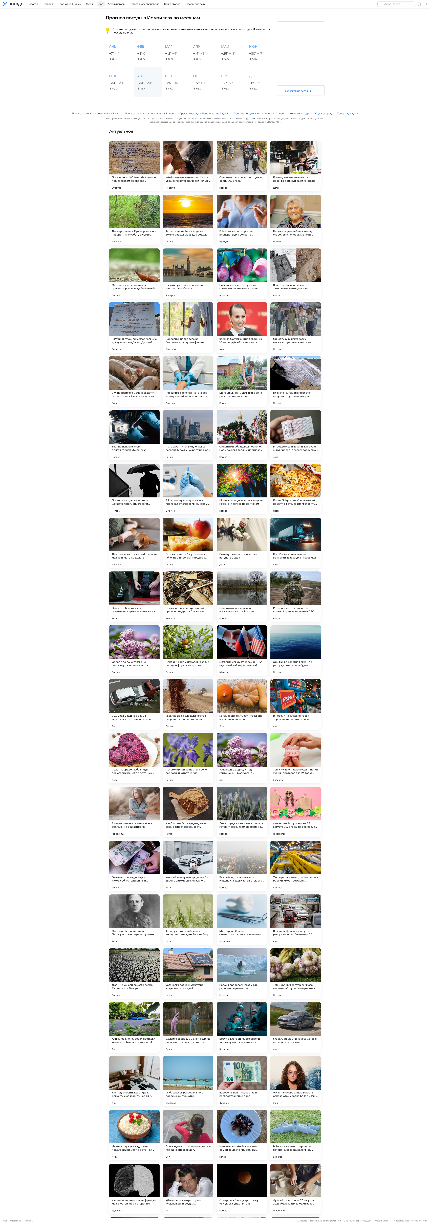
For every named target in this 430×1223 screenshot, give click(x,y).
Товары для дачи (347, 113)
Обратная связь (383, 1221)
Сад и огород (323, 113)
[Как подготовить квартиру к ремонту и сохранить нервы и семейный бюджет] (134, 1081)
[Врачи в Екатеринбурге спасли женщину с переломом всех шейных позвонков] (242, 1027)
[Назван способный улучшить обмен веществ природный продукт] (242, 1135)
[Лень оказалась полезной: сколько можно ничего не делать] (134, 543)
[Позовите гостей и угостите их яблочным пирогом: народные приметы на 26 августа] (188, 543)
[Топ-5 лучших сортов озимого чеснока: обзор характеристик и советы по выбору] (295, 973)
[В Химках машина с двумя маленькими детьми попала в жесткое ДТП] (134, 704)
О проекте (302, 1221)
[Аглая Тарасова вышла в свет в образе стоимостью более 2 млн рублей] (295, 1081)
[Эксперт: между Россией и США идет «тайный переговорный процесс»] (242, 650)
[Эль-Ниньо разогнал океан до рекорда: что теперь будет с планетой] (295, 650)
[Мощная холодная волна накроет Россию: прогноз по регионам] (242, 489)
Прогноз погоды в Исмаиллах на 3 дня (95, 113)
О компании (16, 1221)
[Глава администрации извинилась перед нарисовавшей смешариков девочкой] (188, 1135)
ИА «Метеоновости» (417, 1221)
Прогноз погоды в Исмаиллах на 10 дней (259, 113)
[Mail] (5, 4)
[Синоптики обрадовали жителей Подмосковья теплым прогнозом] (242, 435)
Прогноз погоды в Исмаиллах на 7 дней (203, 113)
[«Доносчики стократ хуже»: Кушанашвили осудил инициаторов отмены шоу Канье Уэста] (188, 1189)
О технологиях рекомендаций (358, 1221)
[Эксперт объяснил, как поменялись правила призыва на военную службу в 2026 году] (134, 596)
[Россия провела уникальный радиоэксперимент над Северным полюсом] (242, 973)
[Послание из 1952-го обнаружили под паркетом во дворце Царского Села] (134, 166)
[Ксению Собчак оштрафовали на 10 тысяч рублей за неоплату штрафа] (242, 327)
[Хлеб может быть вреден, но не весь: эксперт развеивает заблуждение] (188, 812)
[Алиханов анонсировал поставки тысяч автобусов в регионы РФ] (134, 1027)
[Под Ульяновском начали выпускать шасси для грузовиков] (295, 543)
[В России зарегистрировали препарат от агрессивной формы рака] (188, 489)
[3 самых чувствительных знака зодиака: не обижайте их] (134, 812)
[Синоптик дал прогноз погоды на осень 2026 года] (242, 166)
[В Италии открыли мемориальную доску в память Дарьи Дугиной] (134, 327)
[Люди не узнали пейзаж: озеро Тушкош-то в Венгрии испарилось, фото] (134, 973)
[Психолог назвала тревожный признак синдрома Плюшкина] (188, 596)
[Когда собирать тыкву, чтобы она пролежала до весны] (242, 704)
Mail (5, 1221)
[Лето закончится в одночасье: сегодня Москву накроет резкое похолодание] (188, 435)
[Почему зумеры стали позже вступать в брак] (242, 543)
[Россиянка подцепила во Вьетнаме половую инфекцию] (188, 327)
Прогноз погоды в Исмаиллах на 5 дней (149, 113)
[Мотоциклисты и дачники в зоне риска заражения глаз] (242, 381)
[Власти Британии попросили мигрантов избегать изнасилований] (188, 273)
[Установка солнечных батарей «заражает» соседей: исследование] (188, 973)
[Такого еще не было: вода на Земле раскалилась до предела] (188, 220)
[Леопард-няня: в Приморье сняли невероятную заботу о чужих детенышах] (134, 220)
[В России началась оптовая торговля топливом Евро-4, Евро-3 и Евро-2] (295, 704)
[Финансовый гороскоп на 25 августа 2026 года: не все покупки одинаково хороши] (295, 812)
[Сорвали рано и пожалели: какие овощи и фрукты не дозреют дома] (188, 650)
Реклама (29, 1221)
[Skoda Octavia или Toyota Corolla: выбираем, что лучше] (295, 1027)
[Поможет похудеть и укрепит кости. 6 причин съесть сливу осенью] (242, 273)
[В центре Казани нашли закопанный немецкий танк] (295, 273)
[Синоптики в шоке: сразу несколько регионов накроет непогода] (295, 327)
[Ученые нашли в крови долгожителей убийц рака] (134, 435)
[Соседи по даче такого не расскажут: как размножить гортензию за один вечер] (134, 650)
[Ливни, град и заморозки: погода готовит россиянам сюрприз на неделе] (242, 812)
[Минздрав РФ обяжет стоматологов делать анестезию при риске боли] (242, 919)
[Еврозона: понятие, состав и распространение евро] (242, 1081)
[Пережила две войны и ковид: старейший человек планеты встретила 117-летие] (295, 220)
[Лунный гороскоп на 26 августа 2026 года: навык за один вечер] (295, 1189)
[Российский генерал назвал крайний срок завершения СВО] (295, 596)
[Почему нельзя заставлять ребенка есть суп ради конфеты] (295, 166)
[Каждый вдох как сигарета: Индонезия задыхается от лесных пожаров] (242, 866)
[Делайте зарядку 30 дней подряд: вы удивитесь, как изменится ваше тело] (188, 1027)
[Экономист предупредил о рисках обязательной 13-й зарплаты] (134, 866)
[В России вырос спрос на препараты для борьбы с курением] (242, 220)
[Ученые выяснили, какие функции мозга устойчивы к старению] (134, 1189)
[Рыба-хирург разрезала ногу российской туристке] (188, 1081)
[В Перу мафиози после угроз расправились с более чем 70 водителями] (295, 919)
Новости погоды (299, 113)
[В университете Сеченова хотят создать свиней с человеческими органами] (134, 381)
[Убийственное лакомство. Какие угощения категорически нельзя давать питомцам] (188, 166)
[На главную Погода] (15, 4)
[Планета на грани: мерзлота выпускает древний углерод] (295, 381)
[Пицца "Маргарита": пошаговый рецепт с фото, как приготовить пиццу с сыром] (295, 489)
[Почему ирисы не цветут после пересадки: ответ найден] (188, 758)
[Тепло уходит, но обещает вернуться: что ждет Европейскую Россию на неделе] (188, 919)
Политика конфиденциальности (325, 1221)
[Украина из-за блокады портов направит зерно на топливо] (188, 704)
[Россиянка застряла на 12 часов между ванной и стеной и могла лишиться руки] (188, 381)
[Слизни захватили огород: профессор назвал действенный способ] (134, 273)
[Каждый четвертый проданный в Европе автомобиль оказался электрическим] (188, 866)
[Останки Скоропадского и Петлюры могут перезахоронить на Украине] (134, 919)
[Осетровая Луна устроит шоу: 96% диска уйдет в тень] (242, 1189)
